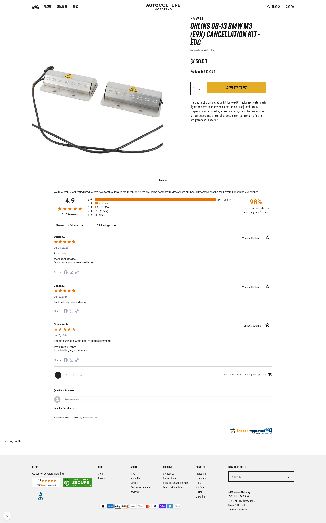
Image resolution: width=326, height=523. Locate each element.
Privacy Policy (170, 478)
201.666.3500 (243, 509)
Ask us (212, 50)
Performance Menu (140, 487)
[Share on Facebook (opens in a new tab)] (66, 272)
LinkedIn (200, 496)
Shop (35, 7)
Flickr (198, 482)
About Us (135, 478)
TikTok (199, 492)
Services (62, 7)
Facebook (201, 478)
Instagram (201, 473)
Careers (134, 482)
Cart (290, 7)
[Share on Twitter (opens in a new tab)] (71, 272)
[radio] (163, 199)
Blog (75, 7)
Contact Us (168, 473)
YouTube (200, 487)
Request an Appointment (176, 482)
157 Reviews (74, 214)
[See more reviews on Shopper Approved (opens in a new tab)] (77, 272)
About (47, 7)
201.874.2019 (240, 505)
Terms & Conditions (173, 487)
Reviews (134, 492)
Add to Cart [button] (236, 88)
